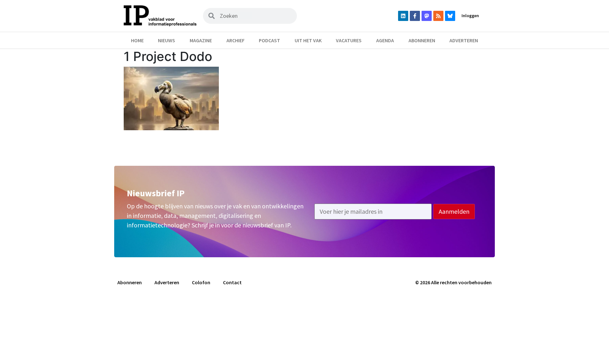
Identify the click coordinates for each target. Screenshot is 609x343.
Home (137, 40)
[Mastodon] (427, 16)
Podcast (269, 40)
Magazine (201, 40)
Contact (232, 282)
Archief (235, 40)
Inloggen (470, 15)
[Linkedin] (403, 16)
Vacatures (349, 40)
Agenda (385, 40)
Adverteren (463, 40)
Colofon (201, 282)
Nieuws (166, 40)
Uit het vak (308, 40)
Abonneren (422, 40)
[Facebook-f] (415, 16)
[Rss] (438, 16)
